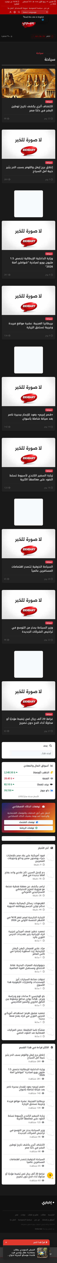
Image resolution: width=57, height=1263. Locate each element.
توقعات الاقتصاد (27, 822)
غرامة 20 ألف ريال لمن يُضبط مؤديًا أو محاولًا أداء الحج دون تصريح (25, 1175)
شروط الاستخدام (21, 8)
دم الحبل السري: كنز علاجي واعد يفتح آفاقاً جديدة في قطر (25, 873)
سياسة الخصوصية (36, 8)
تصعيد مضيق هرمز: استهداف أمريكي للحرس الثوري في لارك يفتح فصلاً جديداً (24, 1016)
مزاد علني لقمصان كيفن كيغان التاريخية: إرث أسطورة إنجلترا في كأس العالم (27, 951)
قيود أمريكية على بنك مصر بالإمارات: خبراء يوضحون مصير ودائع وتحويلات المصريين (25, 858)
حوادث (23, 1214)
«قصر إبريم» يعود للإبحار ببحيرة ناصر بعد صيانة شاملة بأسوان (26, 1088)
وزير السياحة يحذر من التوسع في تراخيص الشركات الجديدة (27, 1131)
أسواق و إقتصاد (48, 1219)
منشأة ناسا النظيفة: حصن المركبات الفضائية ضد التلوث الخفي (26, 1031)
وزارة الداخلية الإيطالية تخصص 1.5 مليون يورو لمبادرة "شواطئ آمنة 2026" (26, 1072)
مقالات (43, 1214)
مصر (16, 1214)
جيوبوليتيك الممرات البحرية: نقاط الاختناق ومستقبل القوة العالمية (27, 966)
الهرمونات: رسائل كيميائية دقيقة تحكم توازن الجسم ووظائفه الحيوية (26, 904)
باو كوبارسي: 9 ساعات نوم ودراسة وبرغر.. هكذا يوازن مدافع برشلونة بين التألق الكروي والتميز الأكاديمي (25, 999)
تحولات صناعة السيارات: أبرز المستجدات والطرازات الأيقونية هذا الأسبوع (26, 982)
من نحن (46, 8)
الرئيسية (50, 53)
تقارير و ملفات (33, 1214)
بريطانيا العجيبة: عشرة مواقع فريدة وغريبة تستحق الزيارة (26, 1102)
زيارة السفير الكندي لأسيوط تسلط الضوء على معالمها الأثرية (26, 1117)
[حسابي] (10, 12)
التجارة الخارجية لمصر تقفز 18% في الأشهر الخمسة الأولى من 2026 (26, 918)
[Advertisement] (28, 204)
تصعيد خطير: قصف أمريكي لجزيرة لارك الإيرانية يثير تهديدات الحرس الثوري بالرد (26, 934)
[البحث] (19, 12)
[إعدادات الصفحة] (14, 12)
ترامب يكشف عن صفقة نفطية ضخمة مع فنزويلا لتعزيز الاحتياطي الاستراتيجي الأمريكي (25, 889)
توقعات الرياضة (27, 828)
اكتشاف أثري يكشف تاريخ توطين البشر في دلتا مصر (27, 1146)
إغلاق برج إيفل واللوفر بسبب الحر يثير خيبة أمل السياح (25, 1056)
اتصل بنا (11, 8)
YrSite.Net (38, 1229)
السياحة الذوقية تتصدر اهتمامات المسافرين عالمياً (27, 1160)
